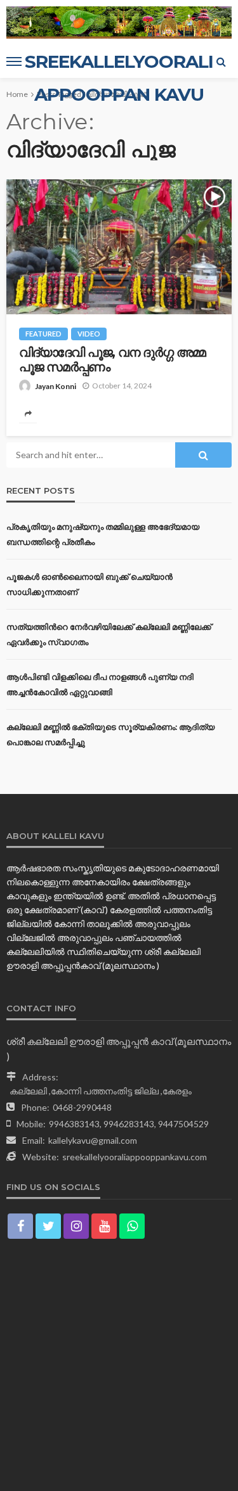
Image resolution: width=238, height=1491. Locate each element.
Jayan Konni (55, 386)
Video (88, 334)
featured (43, 334)
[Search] (221, 61)
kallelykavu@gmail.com (92, 1140)
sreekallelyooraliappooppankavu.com (134, 1156)
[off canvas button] (14, 61)
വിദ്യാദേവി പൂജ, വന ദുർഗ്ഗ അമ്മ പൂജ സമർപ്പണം (112, 359)
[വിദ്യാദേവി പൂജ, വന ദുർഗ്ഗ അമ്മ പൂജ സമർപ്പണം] (119, 246)
